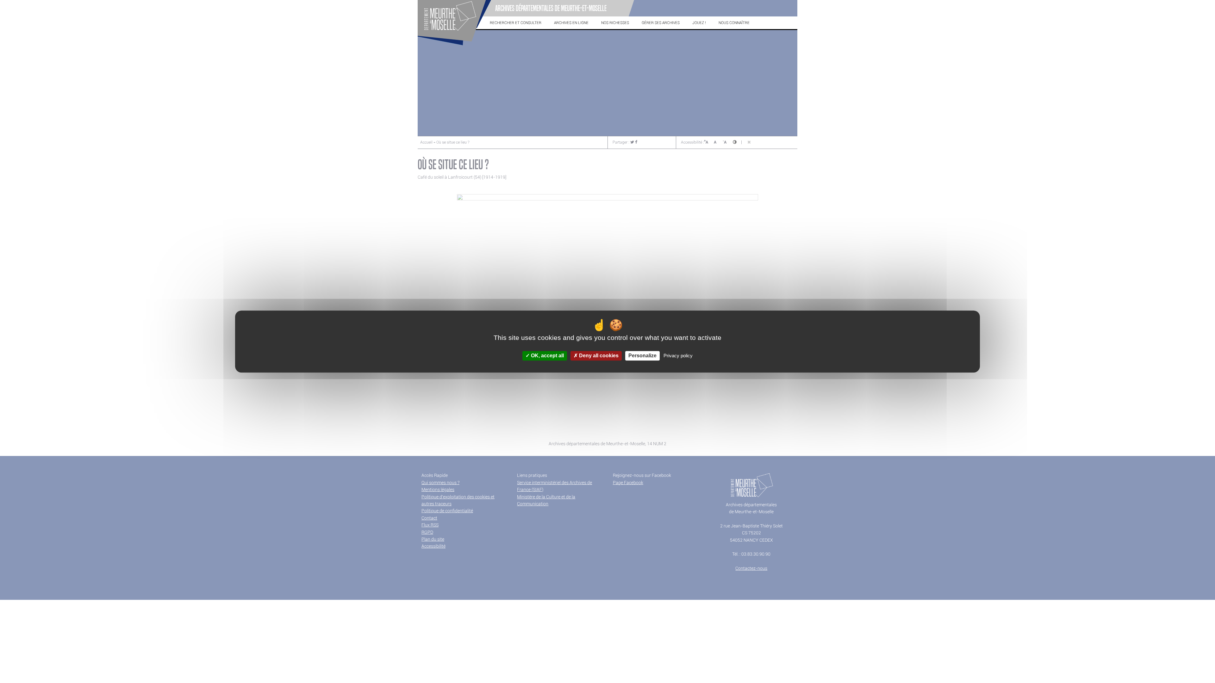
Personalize (642, 356)
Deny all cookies (598, 356)
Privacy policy (678, 356)
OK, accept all (547, 356)
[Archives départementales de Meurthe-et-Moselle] (454, 45)
